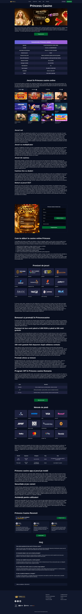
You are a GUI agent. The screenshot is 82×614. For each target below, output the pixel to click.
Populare (20, 89)
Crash (47, 89)
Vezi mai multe (41, 535)
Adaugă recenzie (61, 517)
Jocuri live (33, 89)
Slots (60, 89)
